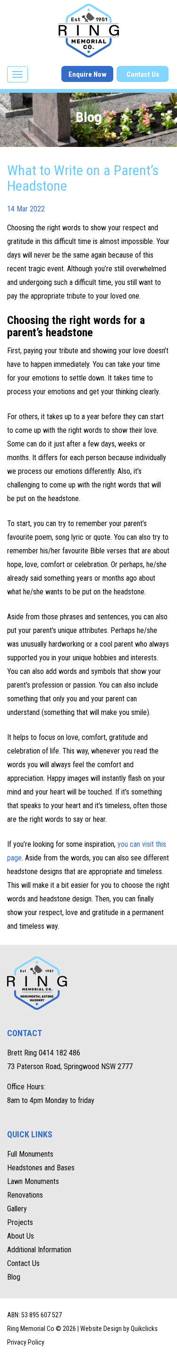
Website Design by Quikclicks (119, 1328)
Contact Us (142, 74)
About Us (20, 1236)
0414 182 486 (59, 1052)
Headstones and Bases (41, 1167)
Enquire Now (87, 74)
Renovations (25, 1195)
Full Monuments (30, 1154)
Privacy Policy (25, 1342)
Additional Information (39, 1249)
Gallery (17, 1208)
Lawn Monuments (33, 1181)
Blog (13, 1277)
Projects (20, 1222)
